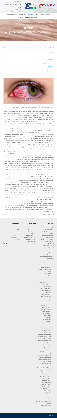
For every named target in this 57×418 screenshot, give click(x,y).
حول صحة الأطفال (47, 315)
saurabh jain (48, 273)
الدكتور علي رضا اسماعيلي (45, 384)
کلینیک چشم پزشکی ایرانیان (45, 330)
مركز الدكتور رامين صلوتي (45, 351)
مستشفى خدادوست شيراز (45, 395)
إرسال (5, 243)
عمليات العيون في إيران (46, 405)
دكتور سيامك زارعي (46, 390)
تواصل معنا (27, 17)
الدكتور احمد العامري (46, 311)
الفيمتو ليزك (15, 235)
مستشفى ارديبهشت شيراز (45, 269)
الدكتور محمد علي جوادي (45, 376)
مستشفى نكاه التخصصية (45, 363)
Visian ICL (48, 317)
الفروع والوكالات (22, 14)
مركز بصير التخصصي (46, 397)
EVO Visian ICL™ (47, 319)
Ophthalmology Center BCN (44, 336)
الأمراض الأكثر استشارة (12, 14)
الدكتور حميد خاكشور (46, 378)
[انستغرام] (51, 4)
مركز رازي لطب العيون (46, 393)
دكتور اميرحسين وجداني (46, 290)
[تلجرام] (45, 4)
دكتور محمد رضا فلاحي (46, 267)
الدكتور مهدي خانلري (46, 326)
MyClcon (49, 278)
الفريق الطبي (31, 14)
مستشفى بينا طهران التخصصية (44, 367)
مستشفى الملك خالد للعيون (44, 303)
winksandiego (47, 275)
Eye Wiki (49, 301)
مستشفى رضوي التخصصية (45, 357)
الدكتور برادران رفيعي (46, 372)
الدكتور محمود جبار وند (46, 344)
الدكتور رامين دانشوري (46, 294)
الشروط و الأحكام (29, 239)
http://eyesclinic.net (16, 11)
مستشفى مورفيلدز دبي (46, 305)
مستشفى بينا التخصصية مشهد (44, 349)
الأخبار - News (34, 17)
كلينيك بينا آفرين (47, 332)
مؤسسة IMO (48, 403)
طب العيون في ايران (40, 14)
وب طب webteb (47, 353)
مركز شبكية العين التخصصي (45, 284)
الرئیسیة (48, 14)
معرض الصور (30, 229)
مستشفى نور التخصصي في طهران (43, 401)
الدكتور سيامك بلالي (46, 328)
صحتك (49, 298)
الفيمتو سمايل (14, 237)
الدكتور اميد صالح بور (46, 307)
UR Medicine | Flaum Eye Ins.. (44, 340)
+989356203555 (17, 9)
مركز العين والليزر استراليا (45, 282)
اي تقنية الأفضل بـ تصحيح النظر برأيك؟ (12, 228)
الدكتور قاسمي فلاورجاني (45, 347)
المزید (6, 214)
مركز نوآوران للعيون (46, 321)
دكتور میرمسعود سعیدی (45, 309)
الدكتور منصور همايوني (46, 324)
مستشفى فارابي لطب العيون (44, 355)
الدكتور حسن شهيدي (46, 365)
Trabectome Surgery (46, 296)
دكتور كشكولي (47, 286)
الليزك (16, 232)
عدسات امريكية (47, 280)
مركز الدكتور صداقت (46, 361)
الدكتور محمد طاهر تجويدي (45, 388)
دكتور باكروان (48, 292)
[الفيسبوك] (53, 4)
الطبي (49, 399)
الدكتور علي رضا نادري (46, 380)
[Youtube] (42, 4)
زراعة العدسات (14, 240)
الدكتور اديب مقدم (47, 342)
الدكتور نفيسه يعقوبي (46, 370)
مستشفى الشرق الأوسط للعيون (44, 334)
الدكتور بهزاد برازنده (46, 386)
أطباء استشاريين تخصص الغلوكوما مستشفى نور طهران (33, 107)
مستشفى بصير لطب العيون (45, 359)
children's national (46, 313)
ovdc (49, 271)
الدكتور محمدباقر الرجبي (46, 288)
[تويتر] (48, 4)
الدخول (31, 243)
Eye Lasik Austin (47, 338)
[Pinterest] (39, 4)
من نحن (21, 17)
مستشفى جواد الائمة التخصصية (44, 374)
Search (5, 47)
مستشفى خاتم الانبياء (46, 382)
